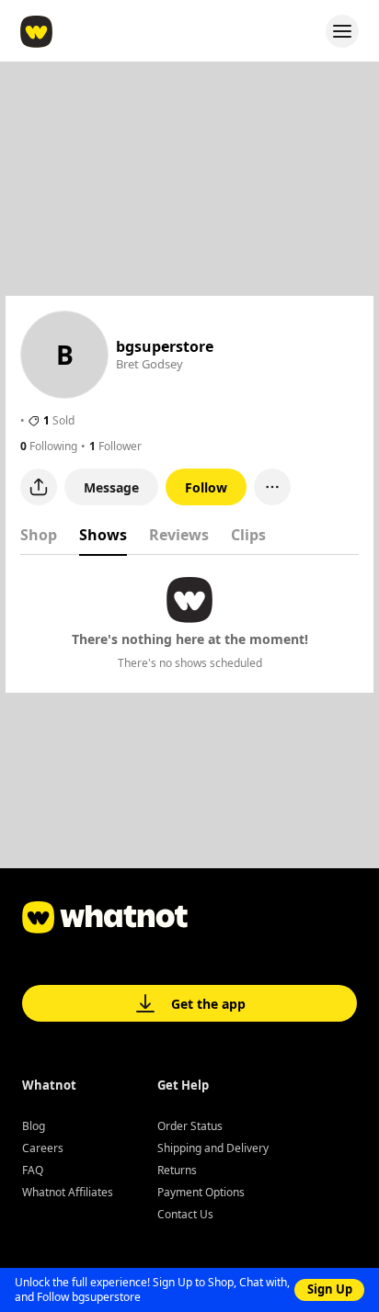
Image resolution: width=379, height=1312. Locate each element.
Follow (206, 487)
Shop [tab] (38, 535)
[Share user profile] (38, 487)
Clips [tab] (248, 535)
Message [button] (111, 487)
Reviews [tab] (179, 535)
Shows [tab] (103, 535)
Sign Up (329, 1289)
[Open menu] (342, 31)
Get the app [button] (208, 1003)
